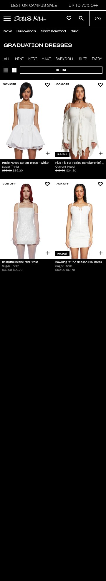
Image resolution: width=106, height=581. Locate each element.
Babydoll (64, 59)
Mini (19, 59)
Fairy (97, 59)
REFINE (61, 70)
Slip (83, 59)
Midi (32, 59)
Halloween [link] (26, 31)
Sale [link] (75, 31)
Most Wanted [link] (53, 31)
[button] (32, 5)
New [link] (8, 31)
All (7, 59)
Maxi (46, 59)
